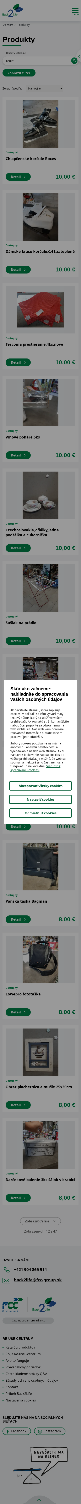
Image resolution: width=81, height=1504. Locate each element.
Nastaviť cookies (40, 799)
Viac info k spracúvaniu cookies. (35, 768)
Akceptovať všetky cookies (41, 786)
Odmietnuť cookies (40, 813)
